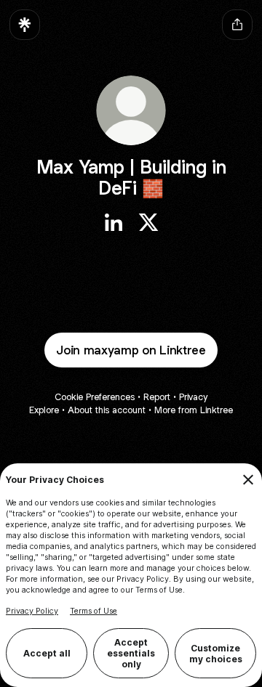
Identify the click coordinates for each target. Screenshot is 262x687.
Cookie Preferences (95, 397)
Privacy (193, 397)
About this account (107, 410)
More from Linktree (193, 410)
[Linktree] (24, 24)
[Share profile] (237, 24)
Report (156, 397)
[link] (113, 222)
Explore (44, 410)
